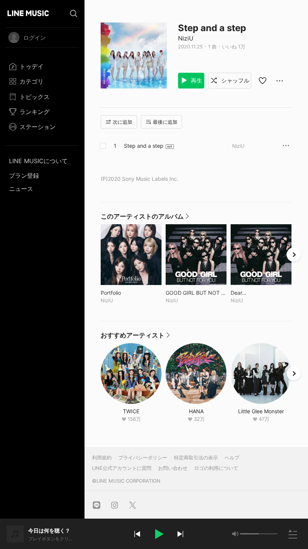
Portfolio (126, 293)
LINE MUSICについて (38, 161)
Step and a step (143, 145)
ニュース (21, 188)
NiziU (185, 38)
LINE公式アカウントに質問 (121, 468)
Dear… (254, 293)
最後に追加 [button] (165, 122)
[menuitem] (42, 66)
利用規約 (102, 457)
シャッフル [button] (234, 80)
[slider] (249, 533)
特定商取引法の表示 (196, 457)
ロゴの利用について (216, 468)
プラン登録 (24, 175)
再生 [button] (195, 80)
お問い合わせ (172, 468)
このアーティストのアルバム (145, 218)
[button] (158, 534)
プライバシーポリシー (142, 457)
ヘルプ (232, 457)
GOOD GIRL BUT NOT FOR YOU (196, 293)
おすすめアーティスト (136, 337)
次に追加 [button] (122, 122)
